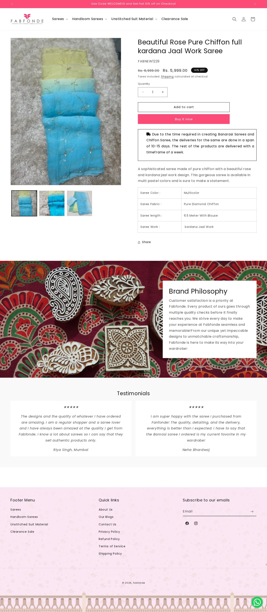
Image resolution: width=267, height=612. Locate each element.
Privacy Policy (109, 532)
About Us (106, 509)
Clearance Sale (22, 532)
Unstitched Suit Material (29, 524)
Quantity (144, 84)
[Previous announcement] (11, 4)
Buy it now (184, 119)
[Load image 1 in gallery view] (24, 203)
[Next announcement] (255, 4)
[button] (60, 19)
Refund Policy (109, 539)
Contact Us (107, 524)
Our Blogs (106, 517)
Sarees (15, 509)
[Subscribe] (251, 511)
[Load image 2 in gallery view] (51, 203)
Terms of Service (112, 546)
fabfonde (139, 582)
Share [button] (146, 242)
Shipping (167, 76)
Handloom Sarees (24, 517)
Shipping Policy (110, 553)
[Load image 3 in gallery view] (79, 203)
